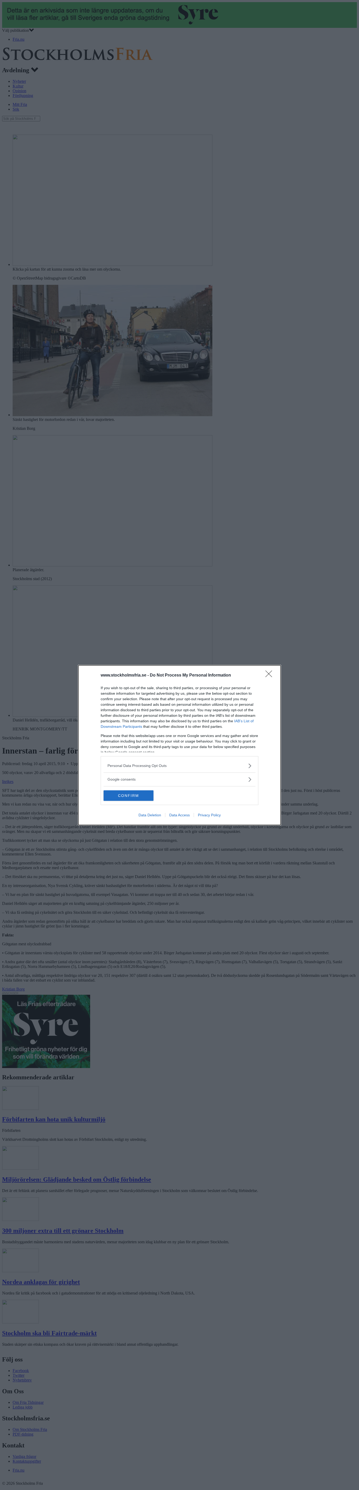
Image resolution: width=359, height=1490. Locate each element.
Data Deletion (150, 815)
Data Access (179, 815)
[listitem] (179, 766)
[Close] (270, 675)
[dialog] (179, 745)
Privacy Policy (209, 815)
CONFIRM (128, 795)
